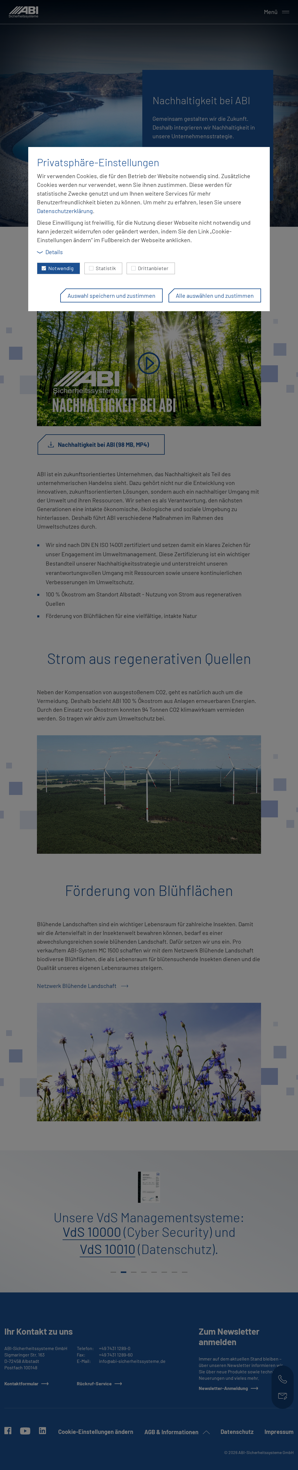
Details (54, 251)
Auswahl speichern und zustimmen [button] (111, 295)
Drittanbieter (153, 268)
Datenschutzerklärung (65, 210)
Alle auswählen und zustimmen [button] (215, 295)
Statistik (106, 268)
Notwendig (61, 268)
